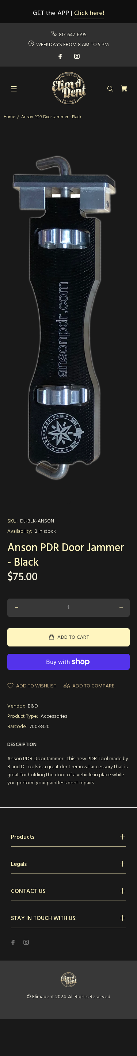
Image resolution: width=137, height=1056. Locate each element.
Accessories (54, 716)
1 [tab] (69, 502)
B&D (33, 706)
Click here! (89, 13)
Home (9, 117)
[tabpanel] (68, 316)
